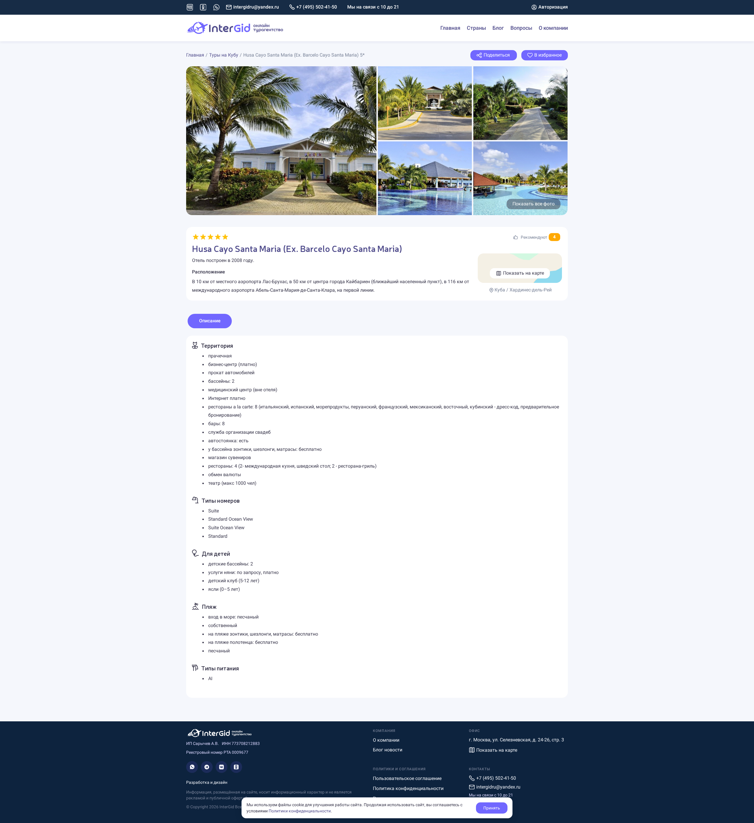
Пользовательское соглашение (407, 778)
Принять (491, 808)
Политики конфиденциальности (300, 811)
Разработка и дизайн (206, 782)
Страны (476, 28)
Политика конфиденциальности (408, 788)
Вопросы (521, 28)
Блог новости (387, 750)
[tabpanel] (377, 517)
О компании (553, 28)
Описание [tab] (210, 321)
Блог (498, 28)
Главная (450, 28)
